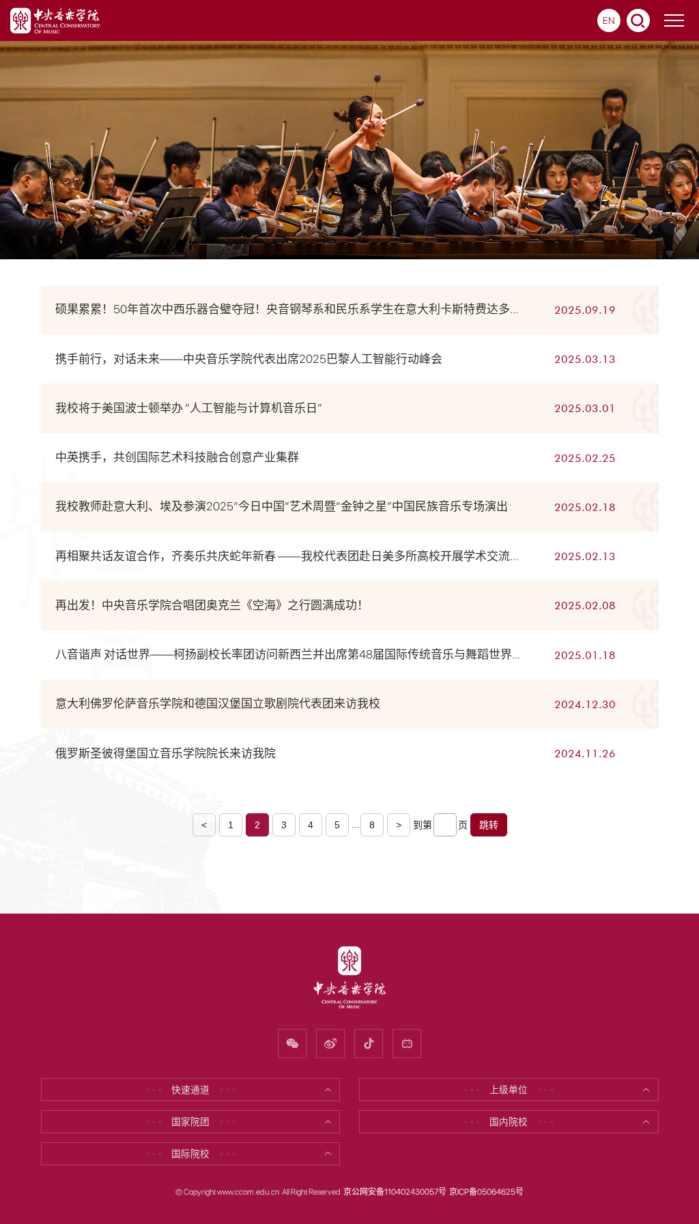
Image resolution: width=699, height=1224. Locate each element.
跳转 (488, 824)
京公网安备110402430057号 (394, 1192)
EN (609, 20)
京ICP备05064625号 (486, 1192)
